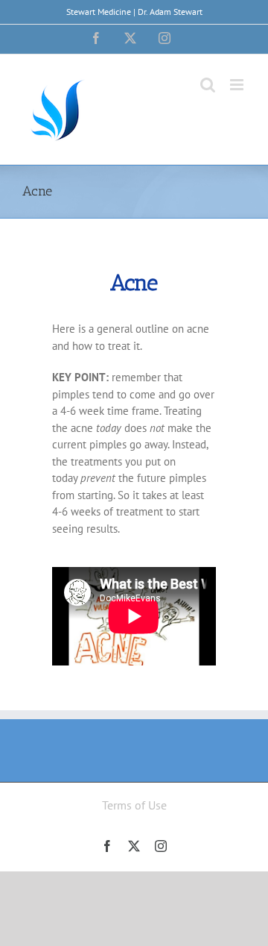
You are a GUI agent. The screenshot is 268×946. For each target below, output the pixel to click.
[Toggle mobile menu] (238, 85)
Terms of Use (134, 805)
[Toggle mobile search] (207, 85)
